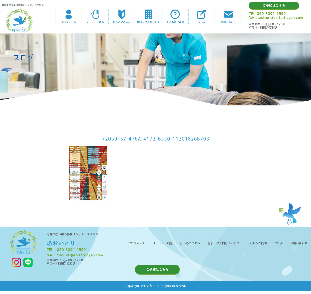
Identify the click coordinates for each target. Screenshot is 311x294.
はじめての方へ (190, 243)
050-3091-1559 (71, 250)
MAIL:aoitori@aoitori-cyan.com (276, 18)
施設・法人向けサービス (223, 243)
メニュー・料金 (163, 243)
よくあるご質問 (257, 243)
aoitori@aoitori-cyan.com (81, 255)
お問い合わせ (298, 243)
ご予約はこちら (274, 6)
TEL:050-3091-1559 (267, 14)
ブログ (278, 243)
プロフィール (136, 243)
